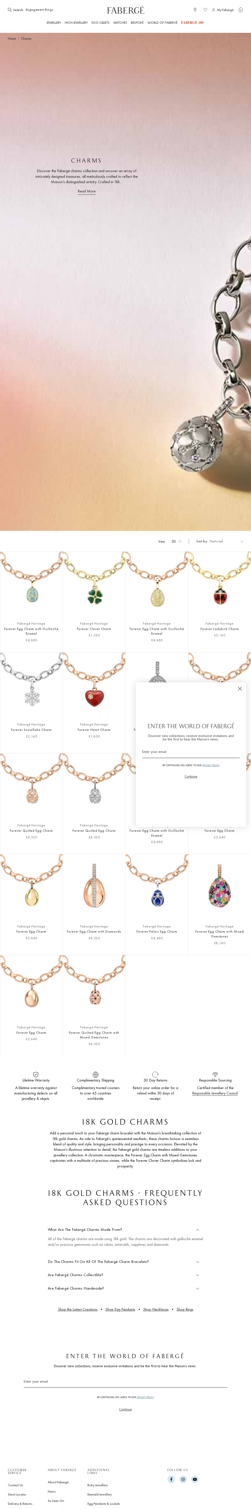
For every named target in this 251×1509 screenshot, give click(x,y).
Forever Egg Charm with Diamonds (94, 931)
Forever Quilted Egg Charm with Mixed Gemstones (94, 1035)
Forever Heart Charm (94, 729)
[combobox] (40, 9)
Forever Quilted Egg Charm (31, 830)
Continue (125, 1409)
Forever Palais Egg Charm (157, 931)
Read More (87, 191)
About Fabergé (58, 1482)
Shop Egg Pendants (120, 1309)
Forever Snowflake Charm (31, 729)
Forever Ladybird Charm (219, 629)
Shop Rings (184, 1309)
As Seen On (56, 1500)
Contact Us (15, 1485)
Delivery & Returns (20, 1503)
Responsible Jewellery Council (215, 1093)
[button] (240, 9)
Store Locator (17, 1494)
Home (12, 38)
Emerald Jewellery (100, 1494)
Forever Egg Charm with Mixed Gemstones (219, 934)
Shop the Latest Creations (78, 1309)
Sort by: (202, 541)
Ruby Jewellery (98, 1485)
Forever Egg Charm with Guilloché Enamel (31, 631)
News (52, 1491)
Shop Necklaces (156, 1309)
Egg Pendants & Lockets (104, 1503)
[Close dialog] (240, 688)
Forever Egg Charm (31, 931)
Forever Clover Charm (94, 629)
